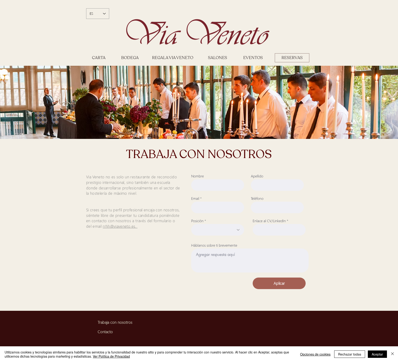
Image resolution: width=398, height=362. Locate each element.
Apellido (257, 176)
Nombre (197, 176)
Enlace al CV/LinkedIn (269, 221)
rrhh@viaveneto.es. (120, 226)
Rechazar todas (349, 354)
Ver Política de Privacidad (111, 356)
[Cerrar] (392, 354)
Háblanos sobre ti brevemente (214, 245)
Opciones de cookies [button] (315, 354)
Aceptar (377, 354)
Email (195, 198)
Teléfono (257, 198)
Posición (197, 221)
